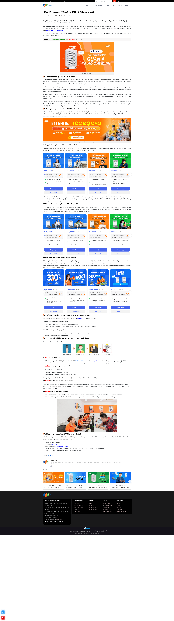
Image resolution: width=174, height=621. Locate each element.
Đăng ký (127, 5)
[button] (130, 174)
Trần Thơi (53, 460)
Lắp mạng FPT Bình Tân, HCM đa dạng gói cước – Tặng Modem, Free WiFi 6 (120, 486)
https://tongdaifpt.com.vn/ (61, 446)
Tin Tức (120, 5)
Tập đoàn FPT (77, 511)
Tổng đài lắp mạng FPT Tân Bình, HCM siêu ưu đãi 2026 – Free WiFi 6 (98, 486)
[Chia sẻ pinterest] (52, 455)
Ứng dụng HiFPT (106, 507)
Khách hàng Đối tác (78, 507)
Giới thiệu (76, 503)
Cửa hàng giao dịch (107, 511)
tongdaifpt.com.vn (97, 361)
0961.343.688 (109, 505)
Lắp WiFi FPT (91, 505)
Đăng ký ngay (53, 189)
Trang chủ (88, 5)
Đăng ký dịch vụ (106, 503)
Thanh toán (119, 509)
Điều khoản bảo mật (121, 511)
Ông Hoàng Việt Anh (58, 521)
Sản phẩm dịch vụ (107, 509)
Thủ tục (118, 505)
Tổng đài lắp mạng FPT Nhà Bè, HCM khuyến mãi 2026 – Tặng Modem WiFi (74, 486)
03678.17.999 (79, 361)
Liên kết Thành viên (78, 505)
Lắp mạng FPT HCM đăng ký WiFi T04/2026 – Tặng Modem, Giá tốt (52, 486)
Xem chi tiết (53, 192)
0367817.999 (121, 1)
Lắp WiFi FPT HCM (93, 509)
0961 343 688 (59, 519)
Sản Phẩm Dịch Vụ (99, 5)
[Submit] (114, 1)
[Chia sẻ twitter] (50, 455)
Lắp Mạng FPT (111, 5)
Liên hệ (118, 503)
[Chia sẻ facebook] (48, 455)
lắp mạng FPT (81, 318)
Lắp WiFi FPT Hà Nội (93, 507)
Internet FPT (91, 503)
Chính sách (119, 507)
